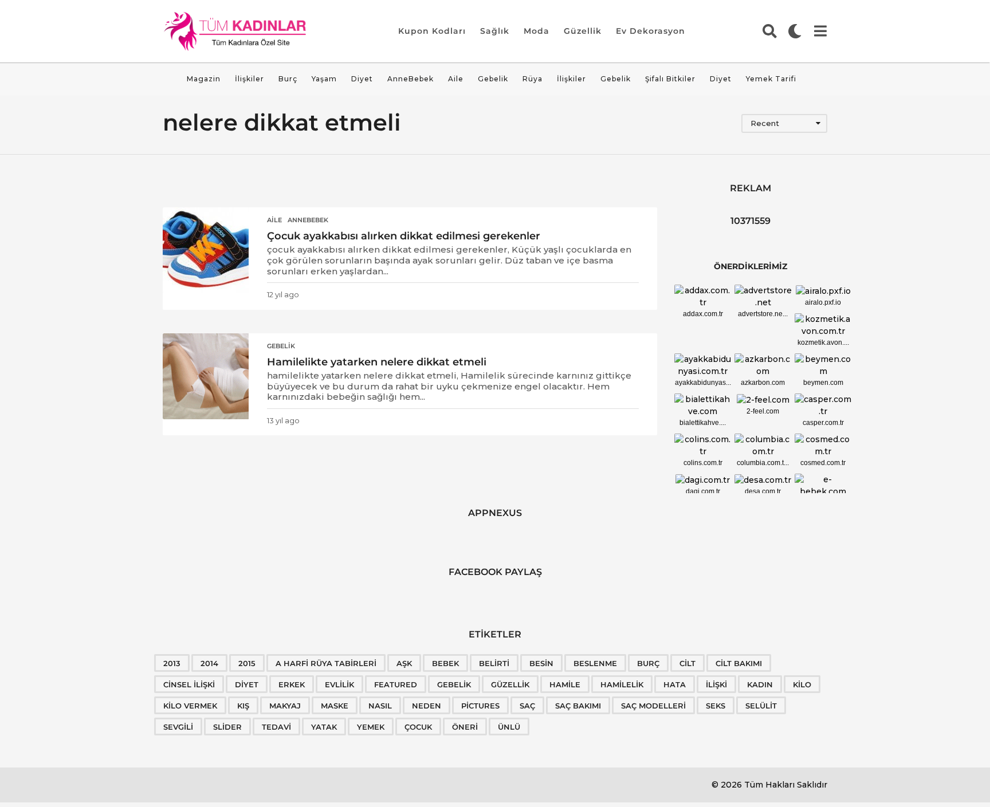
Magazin (204, 78)
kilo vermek (190, 705)
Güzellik (583, 31)
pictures (480, 705)
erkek (291, 684)
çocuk (418, 726)
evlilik (339, 684)
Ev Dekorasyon (650, 31)
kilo (802, 684)
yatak (324, 726)
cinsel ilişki (189, 684)
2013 (171, 663)
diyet (246, 684)
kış (243, 705)
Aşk (404, 663)
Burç (287, 78)
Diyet (362, 78)
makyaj (285, 705)
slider (227, 726)
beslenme (595, 663)
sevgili (178, 726)
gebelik (454, 684)
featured (395, 684)
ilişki (716, 684)
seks (715, 705)
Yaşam (324, 78)
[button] (770, 30)
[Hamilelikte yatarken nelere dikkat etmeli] (206, 376)
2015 (247, 663)
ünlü (509, 726)
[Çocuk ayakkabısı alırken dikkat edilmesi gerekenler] (206, 250)
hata (674, 684)
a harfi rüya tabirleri (326, 663)
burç (648, 663)
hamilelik (621, 684)
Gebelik (493, 78)
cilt (687, 663)
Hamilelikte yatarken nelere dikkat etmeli (376, 362)
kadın (760, 684)
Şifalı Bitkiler (670, 78)
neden (426, 705)
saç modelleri (653, 705)
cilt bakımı (739, 663)
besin (541, 663)
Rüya (532, 78)
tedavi (276, 726)
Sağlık (494, 31)
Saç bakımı (578, 705)
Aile (455, 78)
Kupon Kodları (432, 31)
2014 (209, 663)
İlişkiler (249, 78)
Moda (536, 31)
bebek (445, 663)
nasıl (380, 705)
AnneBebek (410, 78)
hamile (564, 684)
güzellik (510, 684)
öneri (465, 726)
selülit (761, 705)
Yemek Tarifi (771, 78)
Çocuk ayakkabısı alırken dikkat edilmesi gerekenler (403, 236)
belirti (494, 663)
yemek (370, 726)
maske (334, 705)
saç (527, 705)
